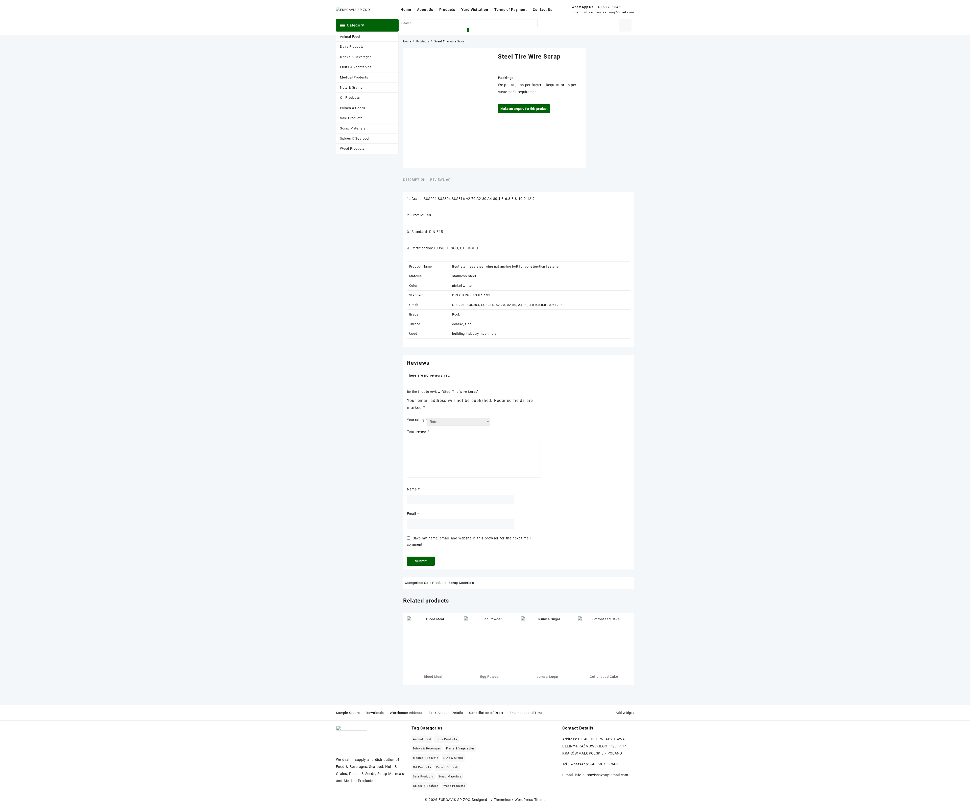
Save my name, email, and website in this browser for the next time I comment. (469, 541)
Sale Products (351, 118)
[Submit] (468, 30)
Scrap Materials (353, 128)
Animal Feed (350, 36)
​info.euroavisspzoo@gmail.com (609, 12)
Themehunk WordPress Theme (519, 800)
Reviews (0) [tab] (440, 179)
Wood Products (352, 148)
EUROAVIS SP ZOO (454, 800)
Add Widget (625, 713)
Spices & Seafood (354, 138)
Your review (418, 431)
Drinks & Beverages (356, 57)
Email (413, 514)
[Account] (625, 25)
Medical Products (354, 77)
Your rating (417, 420)
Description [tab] (414, 179)
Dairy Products (352, 46)
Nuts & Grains (351, 87)
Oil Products (350, 97)
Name (413, 489)
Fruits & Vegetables (356, 67)
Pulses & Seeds (352, 108)
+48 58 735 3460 (609, 7)
